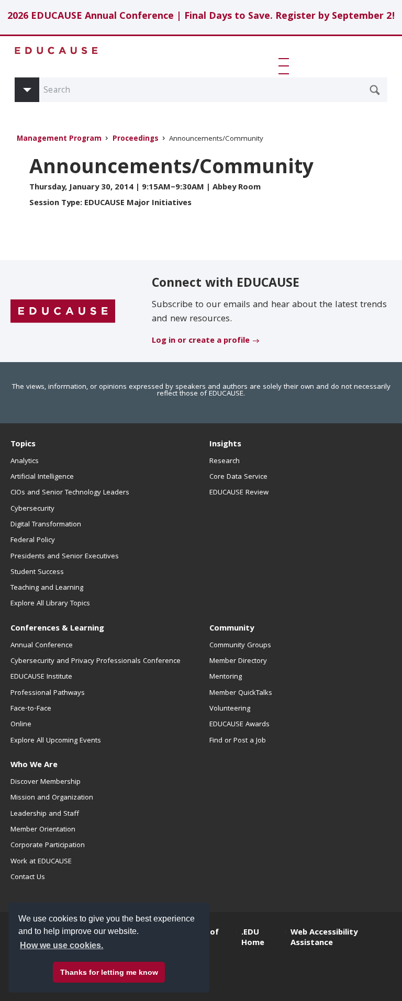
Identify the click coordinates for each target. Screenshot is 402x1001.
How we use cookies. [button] (61, 945)
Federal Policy (32, 540)
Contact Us (27, 877)
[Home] (56, 50)
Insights (225, 445)
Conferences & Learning (57, 629)
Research (224, 461)
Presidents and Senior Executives (64, 557)
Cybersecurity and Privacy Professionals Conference (95, 661)
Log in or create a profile (201, 341)
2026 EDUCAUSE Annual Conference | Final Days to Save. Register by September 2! (201, 17)
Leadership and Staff (44, 814)
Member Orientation (42, 830)
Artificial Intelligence (42, 477)
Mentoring (225, 677)
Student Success (37, 572)
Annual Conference (41, 645)
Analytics (24, 461)
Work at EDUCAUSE (41, 862)
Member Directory (238, 661)
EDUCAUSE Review (239, 493)
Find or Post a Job (237, 741)
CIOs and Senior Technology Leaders (69, 493)
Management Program (59, 139)
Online (20, 724)
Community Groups (240, 645)
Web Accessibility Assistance (324, 938)
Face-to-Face (30, 709)
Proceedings (136, 139)
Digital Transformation (45, 525)
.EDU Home (252, 938)
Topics (23, 445)
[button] (286, 65)
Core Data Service (238, 477)
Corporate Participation (47, 845)
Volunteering (229, 709)
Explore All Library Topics (50, 604)
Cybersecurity (32, 509)
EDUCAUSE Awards (239, 724)
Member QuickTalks (240, 693)
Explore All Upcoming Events (55, 741)
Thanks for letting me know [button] (109, 972)
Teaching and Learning (46, 588)
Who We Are (34, 765)
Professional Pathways (47, 693)
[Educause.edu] (62, 312)
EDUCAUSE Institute (41, 677)
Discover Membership (45, 782)
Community (231, 629)
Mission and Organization (51, 798)
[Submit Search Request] (374, 90)
